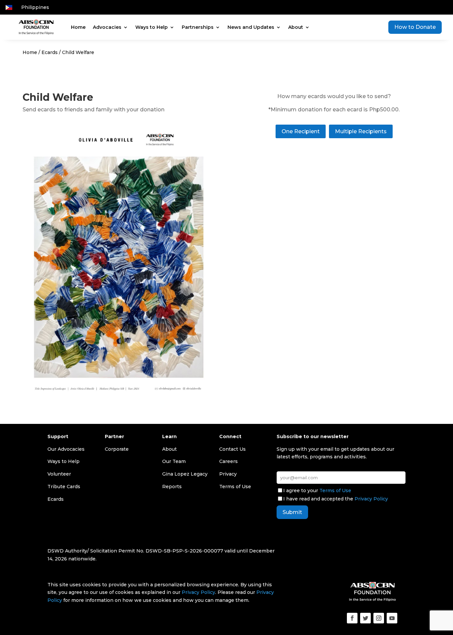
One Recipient (301, 131)
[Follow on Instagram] (378, 618)
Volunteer (59, 474)
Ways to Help (151, 27)
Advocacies (107, 27)
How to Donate (415, 27)
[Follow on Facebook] (352, 618)
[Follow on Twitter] (365, 618)
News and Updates (250, 27)
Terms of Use (335, 490)
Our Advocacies (66, 449)
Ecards (49, 52)
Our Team (174, 461)
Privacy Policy (371, 499)
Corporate (117, 449)
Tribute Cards (63, 487)
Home (78, 27)
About (295, 27)
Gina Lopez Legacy (185, 474)
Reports (172, 487)
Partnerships (198, 27)
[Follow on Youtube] (392, 618)
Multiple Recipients (361, 131)
